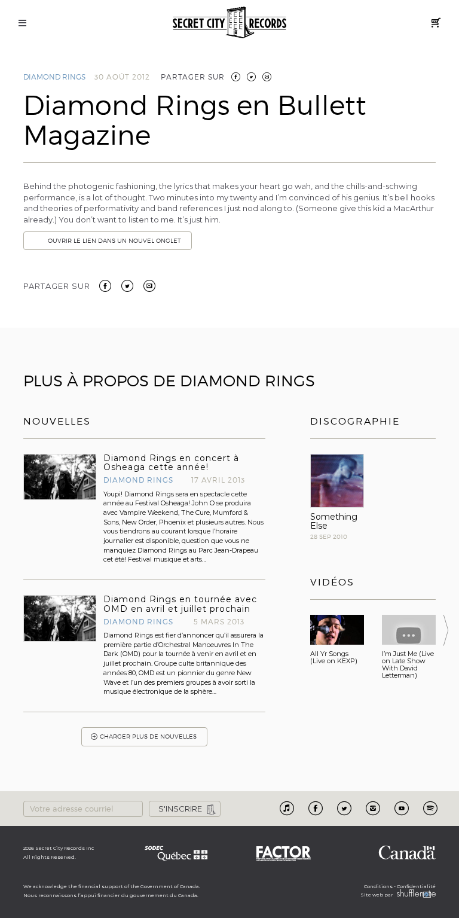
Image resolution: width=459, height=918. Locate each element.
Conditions (378, 886)
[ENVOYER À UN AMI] (267, 76)
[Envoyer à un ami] (149, 284)
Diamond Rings (54, 76)
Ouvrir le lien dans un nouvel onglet (114, 241)
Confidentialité (416, 886)
